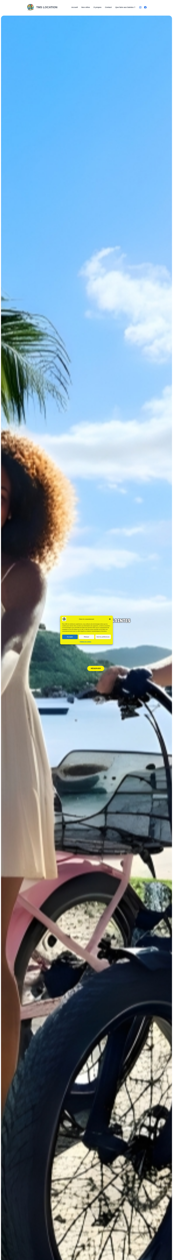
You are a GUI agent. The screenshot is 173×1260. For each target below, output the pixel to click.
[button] (110, 619)
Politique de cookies (85, 641)
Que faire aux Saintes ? (125, 7)
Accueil (74, 7)
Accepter (70, 637)
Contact (108, 7)
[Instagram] (140, 7)
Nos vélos (85, 7)
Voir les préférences (103, 637)
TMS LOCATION (46, 7)
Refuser (86, 637)
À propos (97, 7)
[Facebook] (145, 7)
